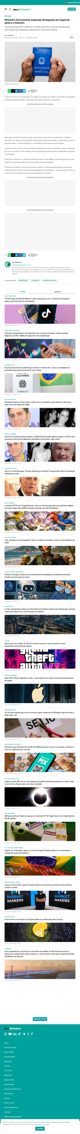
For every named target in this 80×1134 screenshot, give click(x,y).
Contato (7, 1112)
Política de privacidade (12, 1117)
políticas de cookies (43, 1124)
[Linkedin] (14, 1033)
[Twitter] (28, 1033)
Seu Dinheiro (9, 35)
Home (6, 1043)
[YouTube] (10, 1033)
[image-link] (40, 314)
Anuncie (7, 1098)
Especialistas (9, 1080)
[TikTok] (19, 1033)
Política (7, 1066)
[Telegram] (23, 1033)
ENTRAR (72, 9)
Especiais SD (9, 1084)
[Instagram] (5, 1033)
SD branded (8, 1093)
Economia (35, 280)
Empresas (8, 1061)
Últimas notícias (10, 1047)
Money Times (9, 1103)
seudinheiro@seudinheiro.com (21, 265)
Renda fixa (8, 1075)
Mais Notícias (40, 1019)
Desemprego (23, 280)
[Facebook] (32, 1033)
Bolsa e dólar (9, 1052)
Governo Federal (49, 280)
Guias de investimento (12, 1089)
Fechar (40, 1128)
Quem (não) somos (11, 1107)
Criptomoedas (9, 1057)
